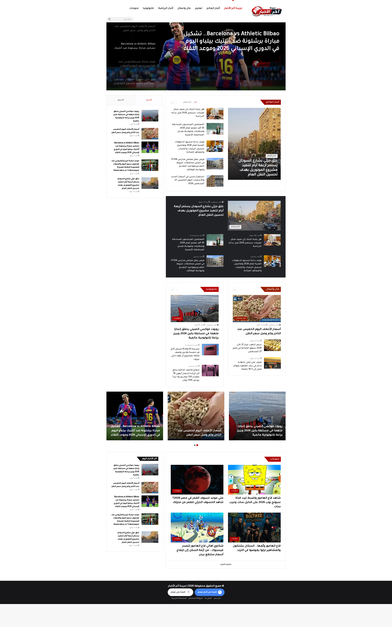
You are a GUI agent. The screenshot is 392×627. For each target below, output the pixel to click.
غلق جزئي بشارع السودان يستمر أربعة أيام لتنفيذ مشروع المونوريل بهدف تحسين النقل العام (199, 211)
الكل (195, 102)
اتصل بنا (208, 598)
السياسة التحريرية (179, 598)
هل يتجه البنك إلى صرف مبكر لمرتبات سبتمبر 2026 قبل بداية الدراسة (188, 113)
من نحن (217, 598)
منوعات (134, 8)
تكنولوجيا (148, 8)
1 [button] (197, 445)
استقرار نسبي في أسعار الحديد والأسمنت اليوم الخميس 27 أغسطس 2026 (187, 180)
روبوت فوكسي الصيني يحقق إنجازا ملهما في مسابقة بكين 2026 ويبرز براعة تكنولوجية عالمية (196, 334)
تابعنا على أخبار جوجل (209, 592)
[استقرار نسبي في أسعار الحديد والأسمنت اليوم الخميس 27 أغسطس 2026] (215, 181)
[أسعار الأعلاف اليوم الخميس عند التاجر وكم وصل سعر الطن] (149, 133)
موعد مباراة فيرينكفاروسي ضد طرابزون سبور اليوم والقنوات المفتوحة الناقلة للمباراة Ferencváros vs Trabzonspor (229, 42)
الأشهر (121, 100)
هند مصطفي (216, 202)
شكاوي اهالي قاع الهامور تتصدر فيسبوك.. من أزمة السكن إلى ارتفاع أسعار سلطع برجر (200, 550)
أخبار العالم (213, 8)
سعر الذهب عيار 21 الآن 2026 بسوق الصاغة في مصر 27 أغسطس (247, 348)
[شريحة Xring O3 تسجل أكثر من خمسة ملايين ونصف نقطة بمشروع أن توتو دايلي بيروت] (210, 349)
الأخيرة (149, 100)
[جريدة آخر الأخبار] (266, 11)
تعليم (198, 8)
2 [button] (195, 445)
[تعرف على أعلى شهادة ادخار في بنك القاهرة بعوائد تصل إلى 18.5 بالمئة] (272, 363)
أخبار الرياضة (165, 8)
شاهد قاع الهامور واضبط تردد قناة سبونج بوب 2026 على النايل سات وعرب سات (255, 502)
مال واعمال (184, 8)
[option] (196, 52)
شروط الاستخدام (196, 598)
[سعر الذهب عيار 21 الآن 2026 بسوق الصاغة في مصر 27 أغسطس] (272, 345)
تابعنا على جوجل (180, 592)
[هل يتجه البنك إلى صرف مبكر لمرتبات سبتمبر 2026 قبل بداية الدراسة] (215, 113)
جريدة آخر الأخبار (233, 8)
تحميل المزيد (225, 565)
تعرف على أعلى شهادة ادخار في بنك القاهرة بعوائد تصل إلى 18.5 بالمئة (247, 366)
